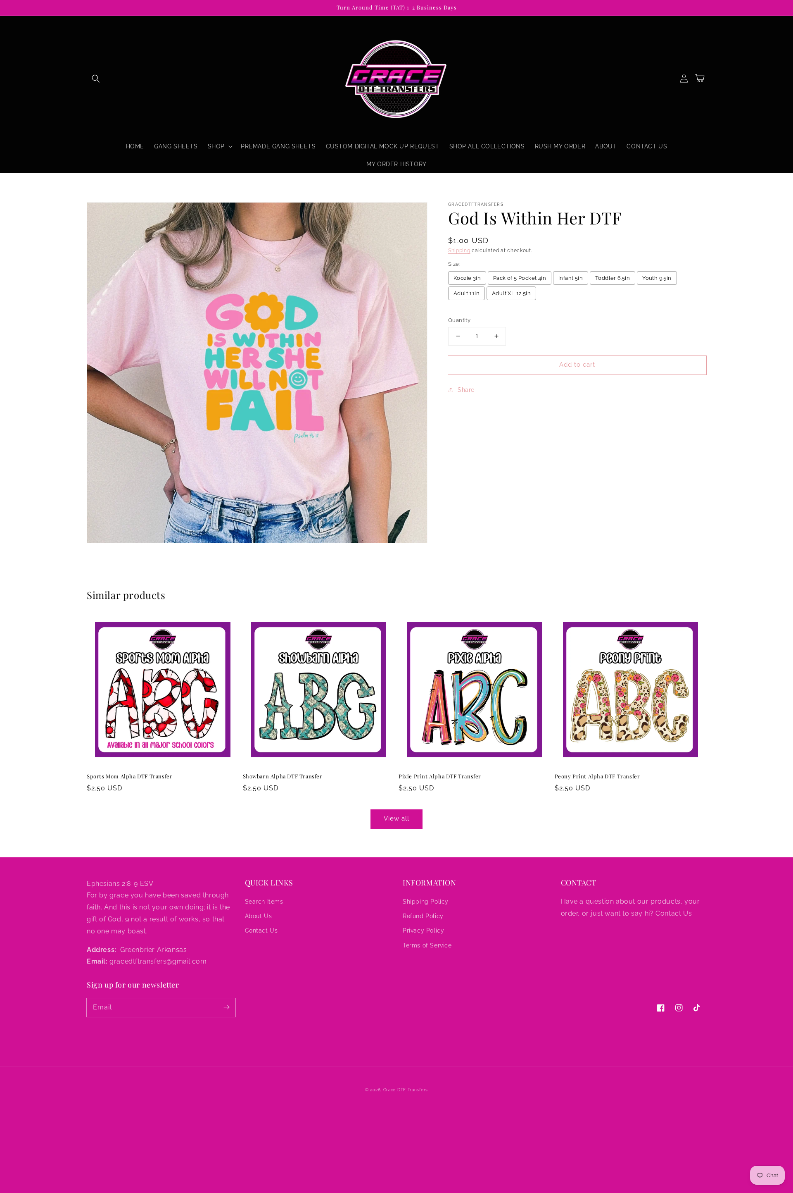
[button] (96, 78)
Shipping (459, 250)
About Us (258, 916)
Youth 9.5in (656, 278)
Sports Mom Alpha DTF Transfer (129, 776)
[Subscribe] (226, 1007)
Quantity (459, 320)
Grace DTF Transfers (405, 1090)
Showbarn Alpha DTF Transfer (283, 776)
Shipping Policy (426, 901)
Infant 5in (570, 278)
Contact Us (261, 930)
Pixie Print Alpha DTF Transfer (440, 776)
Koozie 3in (467, 278)
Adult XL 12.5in (511, 293)
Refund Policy (423, 916)
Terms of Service (427, 945)
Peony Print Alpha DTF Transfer (597, 776)
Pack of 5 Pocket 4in (519, 278)
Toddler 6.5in (612, 278)
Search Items (264, 901)
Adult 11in (466, 293)
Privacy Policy (423, 930)
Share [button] (466, 390)
